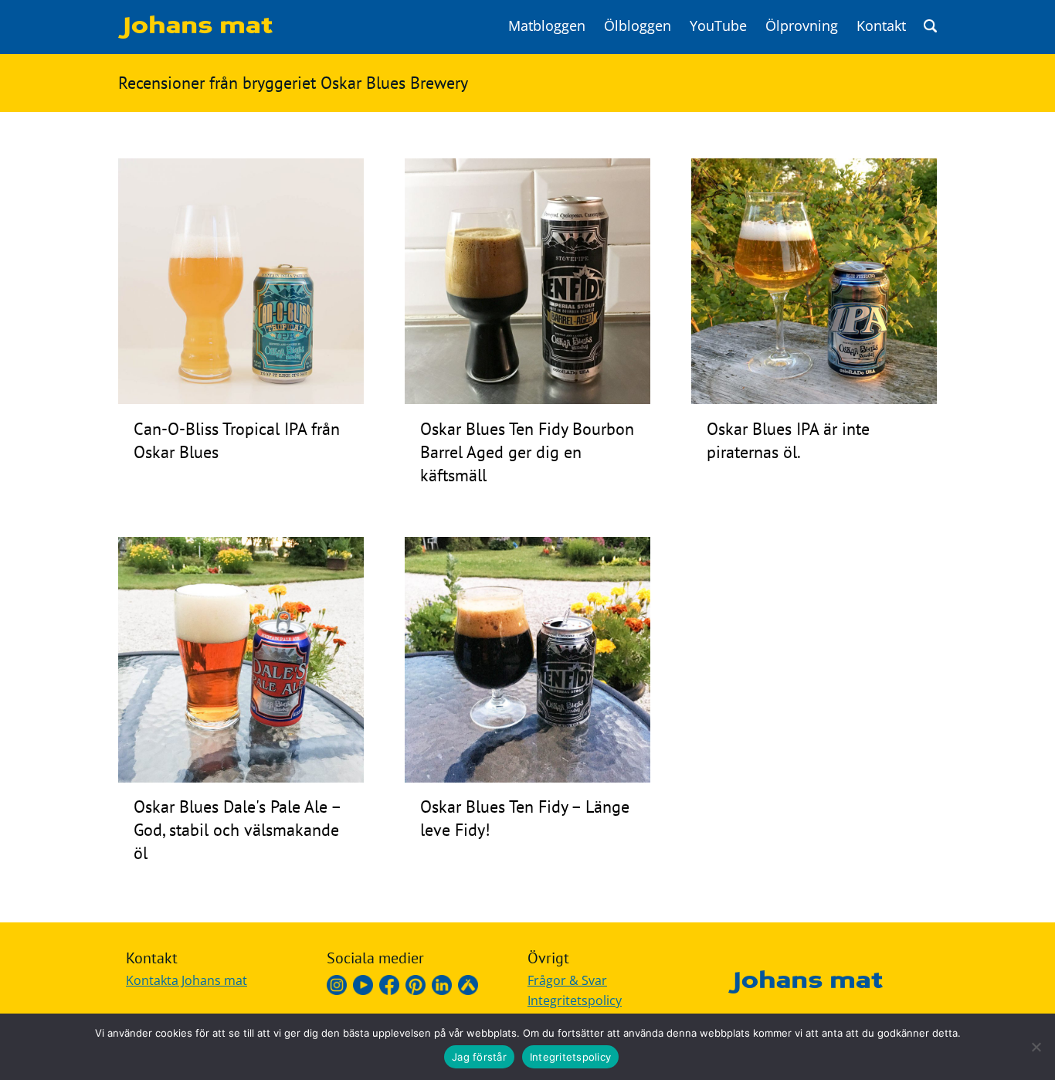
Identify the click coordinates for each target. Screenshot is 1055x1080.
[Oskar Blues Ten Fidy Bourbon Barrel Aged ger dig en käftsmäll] (527, 399)
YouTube (718, 25)
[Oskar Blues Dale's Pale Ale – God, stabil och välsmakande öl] (241, 777)
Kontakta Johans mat (186, 980)
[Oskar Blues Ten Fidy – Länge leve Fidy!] (527, 777)
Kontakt (881, 25)
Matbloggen (546, 25)
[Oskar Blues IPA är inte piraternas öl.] (814, 399)
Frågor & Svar (567, 980)
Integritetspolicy (575, 1000)
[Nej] (1035, 1047)
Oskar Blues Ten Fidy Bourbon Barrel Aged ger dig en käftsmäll (527, 452)
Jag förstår (479, 1057)
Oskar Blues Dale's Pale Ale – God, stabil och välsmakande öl (237, 830)
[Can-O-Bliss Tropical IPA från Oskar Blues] (241, 399)
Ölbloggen (637, 25)
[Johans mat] (195, 33)
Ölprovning (801, 25)
